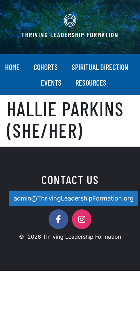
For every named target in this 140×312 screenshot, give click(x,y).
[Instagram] (82, 219)
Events (51, 82)
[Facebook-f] (58, 219)
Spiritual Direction (100, 66)
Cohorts (46, 66)
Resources (90, 82)
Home (12, 66)
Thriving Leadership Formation (70, 35)
